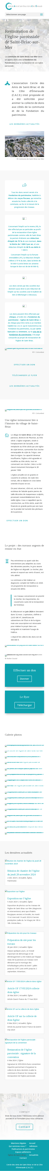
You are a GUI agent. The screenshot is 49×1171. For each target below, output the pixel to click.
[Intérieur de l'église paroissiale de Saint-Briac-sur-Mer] (24, 785)
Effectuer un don (24, 364)
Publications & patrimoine (23, 1149)
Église (29, 878)
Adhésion (33, 1146)
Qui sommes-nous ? (17, 1146)
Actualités (33, 1155)
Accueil (32, 1143)
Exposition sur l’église (19, 898)
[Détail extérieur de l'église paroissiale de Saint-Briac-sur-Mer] (24, 762)
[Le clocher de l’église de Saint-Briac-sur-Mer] (24, 750)
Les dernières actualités (24, 124)
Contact (24, 1126)
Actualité (22, 878)
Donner (24, 678)
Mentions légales (18, 1143)
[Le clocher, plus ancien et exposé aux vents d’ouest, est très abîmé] (24, 826)
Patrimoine (11, 881)
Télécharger (24, 705)
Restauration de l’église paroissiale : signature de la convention (21, 1053)
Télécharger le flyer (24, 375)
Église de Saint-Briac (17, 1155)
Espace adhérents (23, 1152)
